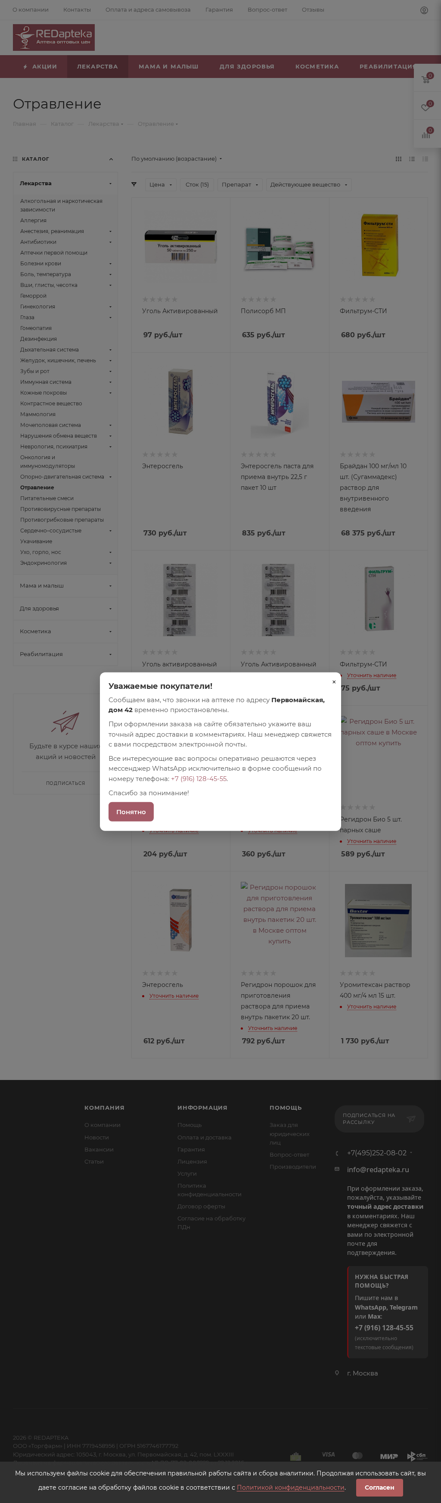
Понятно (131, 812)
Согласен (379, 1487)
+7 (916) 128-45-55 (199, 778)
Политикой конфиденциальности (291, 1487)
